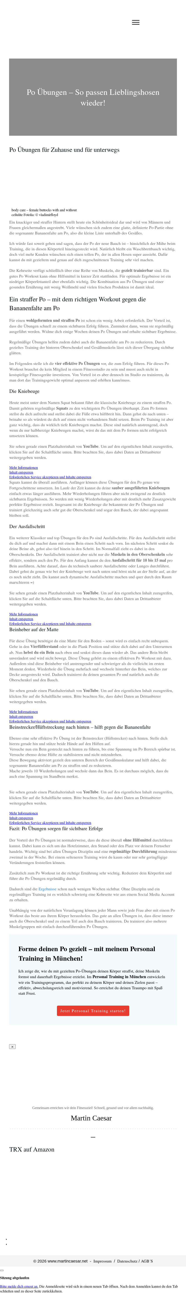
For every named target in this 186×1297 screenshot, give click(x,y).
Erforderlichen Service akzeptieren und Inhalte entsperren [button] (50, 477)
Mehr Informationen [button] (23, 467)
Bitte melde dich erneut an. (19, 1286)
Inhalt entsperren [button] (21, 472)
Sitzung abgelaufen (14, 1277)
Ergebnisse (47, 888)
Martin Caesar (91, 1118)
